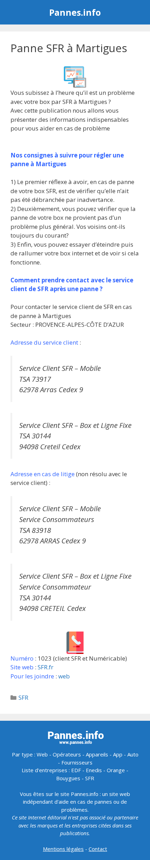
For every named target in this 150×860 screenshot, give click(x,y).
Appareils (97, 754)
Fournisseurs (76, 762)
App (117, 754)
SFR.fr (45, 667)
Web (42, 754)
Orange (116, 770)
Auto (132, 754)
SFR (23, 697)
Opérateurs (67, 754)
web (64, 676)
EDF (76, 770)
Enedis (94, 770)
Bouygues (68, 778)
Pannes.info (75, 12)
